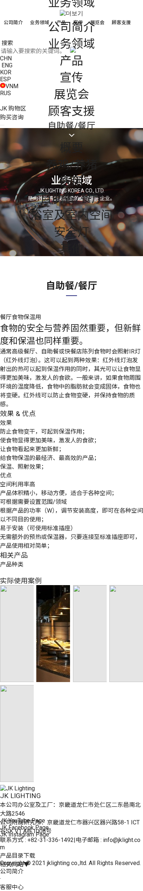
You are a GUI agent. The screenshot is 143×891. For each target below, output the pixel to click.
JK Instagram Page (24, 834)
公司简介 (11, 871)
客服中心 (11, 887)
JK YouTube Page (22, 820)
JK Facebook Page (24, 827)
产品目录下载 (17, 855)
